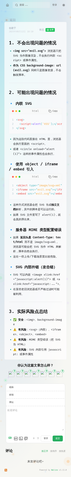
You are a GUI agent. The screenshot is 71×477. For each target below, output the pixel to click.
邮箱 (11, 394)
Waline (54, 470)
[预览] (26, 438)
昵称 (11, 387)
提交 (58, 438)
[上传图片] (21, 438)
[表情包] (16, 438)
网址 (11, 402)
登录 (54, 4)
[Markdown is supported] (11, 438)
